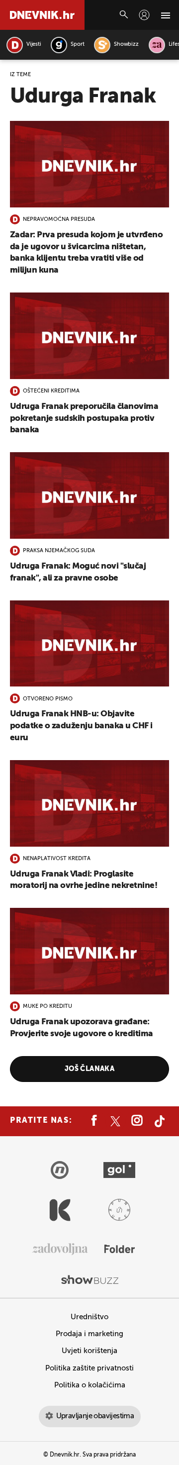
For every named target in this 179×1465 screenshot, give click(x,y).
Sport (77, 44)
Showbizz (126, 44)
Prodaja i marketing (89, 1334)
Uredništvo (89, 1317)
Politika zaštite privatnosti (89, 1368)
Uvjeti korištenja (89, 1351)
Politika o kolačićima (89, 1385)
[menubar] (144, 15)
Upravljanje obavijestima (95, 1416)
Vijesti (33, 44)
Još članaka (90, 1069)
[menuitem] (144, 15)
